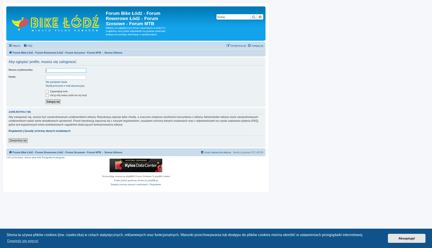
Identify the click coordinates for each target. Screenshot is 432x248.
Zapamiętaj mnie (58, 91)
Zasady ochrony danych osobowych (47, 131)
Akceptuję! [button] (406, 238)
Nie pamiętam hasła (56, 82)
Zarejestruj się (18, 140)
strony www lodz (33, 157)
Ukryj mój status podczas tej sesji (68, 95)
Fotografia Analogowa (53, 157)
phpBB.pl (153, 180)
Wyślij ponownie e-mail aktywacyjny (65, 85)
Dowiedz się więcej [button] (22, 241)
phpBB (129, 176)
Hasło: (12, 76)
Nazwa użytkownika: (21, 69)
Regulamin (15, 131)
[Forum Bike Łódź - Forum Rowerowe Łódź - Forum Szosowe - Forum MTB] (56, 22)
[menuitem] (27, 45)
